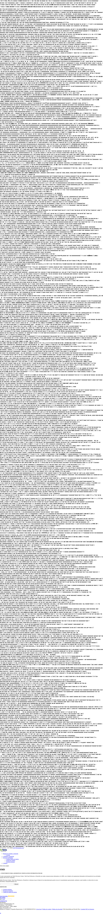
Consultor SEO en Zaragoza (87, 909)
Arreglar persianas (10, 862)
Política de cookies (46, 909)
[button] (51, 897)
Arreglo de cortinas (10, 860)
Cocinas (8, 855)
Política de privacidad (57, 909)
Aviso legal (39, 909)
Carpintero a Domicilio (8, 856)
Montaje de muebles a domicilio (10, 853)
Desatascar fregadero (8, 890)
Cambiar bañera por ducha (12, 859)
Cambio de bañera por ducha (10, 892)
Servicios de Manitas (8, 857)
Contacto (5, 863)
